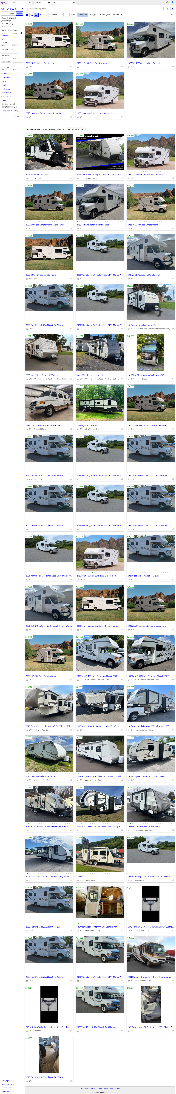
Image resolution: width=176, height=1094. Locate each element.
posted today (8, 23)
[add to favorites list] (27, 66)
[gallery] (36, 15)
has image (7, 21)
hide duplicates (9, 26)
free (5, 42)
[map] (41, 15)
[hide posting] (71, 66)
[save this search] (172, 9)
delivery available (10, 104)
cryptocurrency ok (10, 107)
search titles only (10, 18)
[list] (27, 15)
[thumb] (31, 15)
